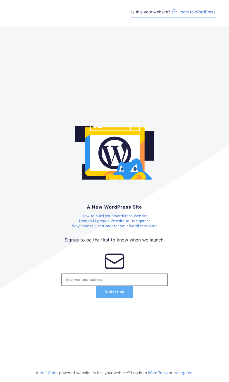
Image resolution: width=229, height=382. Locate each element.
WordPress (158, 372)
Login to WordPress (197, 11)
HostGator (48, 372)
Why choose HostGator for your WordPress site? (114, 226)
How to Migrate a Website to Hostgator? (114, 221)
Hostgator (182, 372)
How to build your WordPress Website (115, 216)
